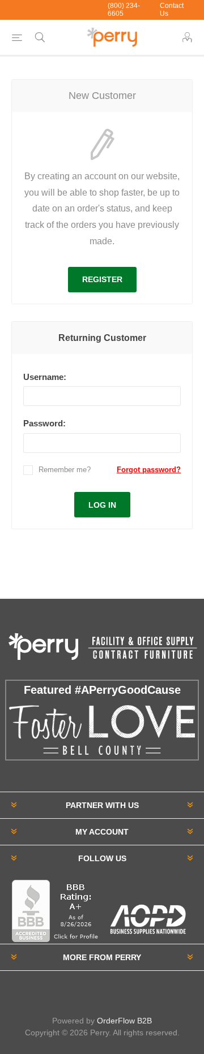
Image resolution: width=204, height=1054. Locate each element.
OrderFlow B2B (124, 1020)
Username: (44, 377)
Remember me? (65, 469)
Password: (44, 423)
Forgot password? (149, 469)
